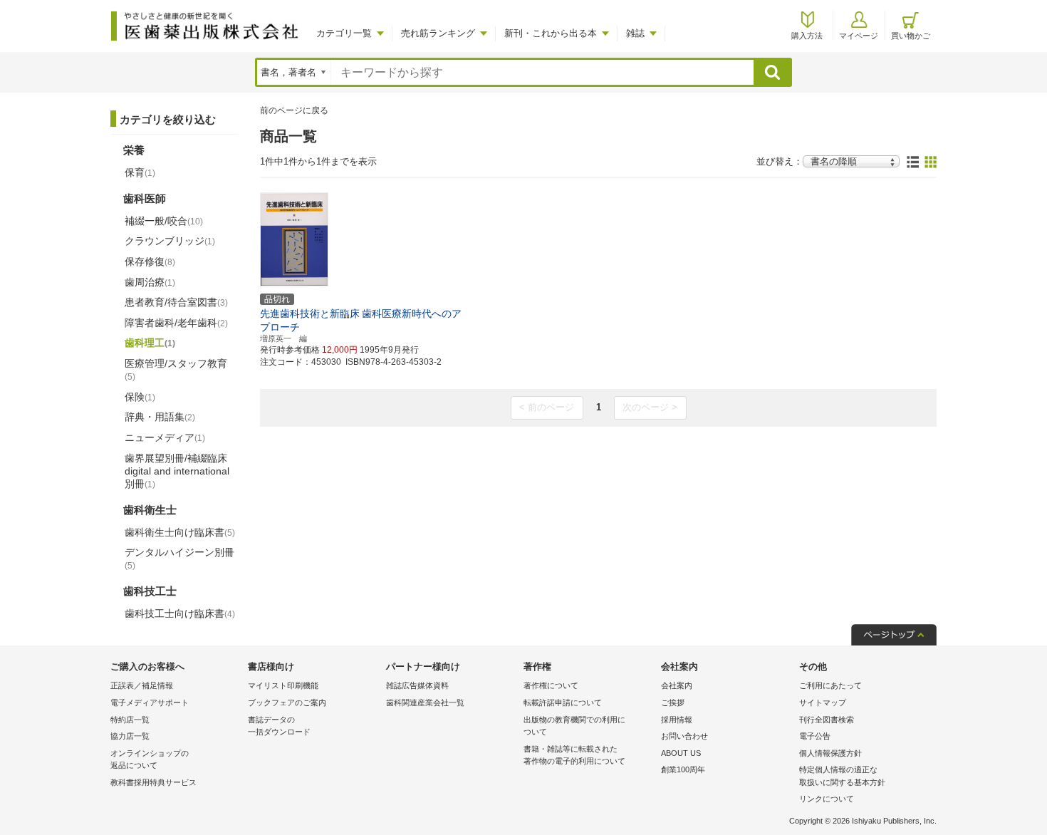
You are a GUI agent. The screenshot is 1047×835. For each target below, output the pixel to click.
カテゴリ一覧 (344, 33)
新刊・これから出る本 (550, 33)
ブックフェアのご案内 (287, 702)
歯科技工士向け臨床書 (180, 613)
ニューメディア (165, 437)
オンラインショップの (149, 759)
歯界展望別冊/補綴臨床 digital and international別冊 (177, 470)
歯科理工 (150, 342)
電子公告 (814, 736)
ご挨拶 (672, 702)
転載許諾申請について (563, 702)
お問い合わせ (684, 736)
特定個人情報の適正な (842, 776)
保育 (140, 172)
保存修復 (150, 261)
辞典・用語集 (160, 416)
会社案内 (676, 685)
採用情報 (676, 719)
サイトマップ (822, 702)
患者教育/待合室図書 (176, 302)
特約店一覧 (130, 719)
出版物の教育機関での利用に (574, 726)
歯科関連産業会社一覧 (425, 702)
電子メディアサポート (149, 702)
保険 (140, 397)
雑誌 (635, 33)
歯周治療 (150, 282)
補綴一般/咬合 (164, 221)
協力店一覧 (130, 736)
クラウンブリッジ (170, 241)
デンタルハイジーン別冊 (179, 558)
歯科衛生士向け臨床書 (180, 532)
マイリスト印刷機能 (283, 685)
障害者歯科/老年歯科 (176, 322)
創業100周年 (683, 769)
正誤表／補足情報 (141, 685)
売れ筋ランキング (438, 33)
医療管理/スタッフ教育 (176, 370)
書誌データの (279, 726)
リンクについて (826, 798)
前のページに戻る (294, 110)
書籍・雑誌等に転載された (574, 755)
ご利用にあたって (830, 685)
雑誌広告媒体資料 (417, 685)
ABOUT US (681, 753)
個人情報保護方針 (830, 753)
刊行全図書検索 (826, 719)
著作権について (551, 685)
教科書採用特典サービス (153, 782)
